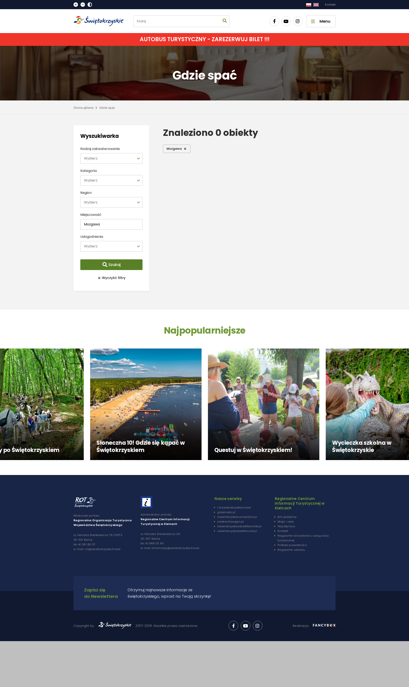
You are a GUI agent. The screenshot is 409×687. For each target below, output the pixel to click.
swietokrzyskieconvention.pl (237, 517)
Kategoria (88, 170)
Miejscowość (90, 214)
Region (86, 192)
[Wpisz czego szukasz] (224, 21)
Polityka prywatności (292, 545)
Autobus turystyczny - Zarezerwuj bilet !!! (204, 39)
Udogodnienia (91, 236)
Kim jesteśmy (287, 517)
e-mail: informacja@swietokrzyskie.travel (170, 548)
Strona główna (83, 107)
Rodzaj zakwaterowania (100, 148)
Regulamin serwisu (291, 550)
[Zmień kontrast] (90, 4)
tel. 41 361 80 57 (84, 544)
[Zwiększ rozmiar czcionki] (75, 4)
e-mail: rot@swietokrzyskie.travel (97, 549)
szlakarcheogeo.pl (230, 522)
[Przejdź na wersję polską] (308, 4)
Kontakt (330, 5)
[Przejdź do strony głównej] (100, 21)
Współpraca (286, 526)
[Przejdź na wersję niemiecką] (316, 4)
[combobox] (111, 158)
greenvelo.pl (226, 512)
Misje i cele (286, 522)
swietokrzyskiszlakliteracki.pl (237, 531)
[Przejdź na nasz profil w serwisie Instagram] (297, 21)
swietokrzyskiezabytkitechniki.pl (239, 526)
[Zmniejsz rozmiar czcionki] (83, 4)
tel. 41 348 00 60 (152, 543)
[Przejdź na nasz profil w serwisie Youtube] (286, 21)
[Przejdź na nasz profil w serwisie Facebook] (274, 21)
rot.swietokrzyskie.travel (234, 507)
